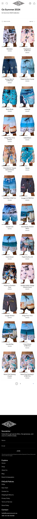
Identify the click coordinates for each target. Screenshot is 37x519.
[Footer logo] (9, 424)
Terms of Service (6, 455)
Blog (3, 474)
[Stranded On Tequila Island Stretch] (10, 155)
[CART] (34, 3)
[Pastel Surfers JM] (27, 244)
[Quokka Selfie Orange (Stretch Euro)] (27, 273)
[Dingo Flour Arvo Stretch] (10, 125)
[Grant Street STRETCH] (27, 331)
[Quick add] (4, 44)
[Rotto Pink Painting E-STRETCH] (27, 362)
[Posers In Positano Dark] (10, 273)
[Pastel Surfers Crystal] (27, 66)
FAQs (3, 484)
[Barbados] (10, 36)
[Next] (28, 384)
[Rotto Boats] (10, 96)
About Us (4, 470)
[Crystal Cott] (10, 214)
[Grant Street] (10, 244)
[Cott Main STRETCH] (10, 185)
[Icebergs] (27, 96)
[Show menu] (3, 3)
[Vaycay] (27, 155)
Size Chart (5, 488)
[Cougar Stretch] (10, 303)
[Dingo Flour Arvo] (27, 303)
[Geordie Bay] (10, 331)
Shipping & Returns (8, 495)
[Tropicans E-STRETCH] (27, 36)
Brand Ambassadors (8, 477)
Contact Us (5, 491)
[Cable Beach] (27, 125)
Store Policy (5, 505)
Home (3, 463)
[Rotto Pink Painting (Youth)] (10, 362)
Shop (3, 467)
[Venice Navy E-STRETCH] (10, 66)
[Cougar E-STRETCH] (27, 185)
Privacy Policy (30, 454)
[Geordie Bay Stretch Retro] (27, 214)
